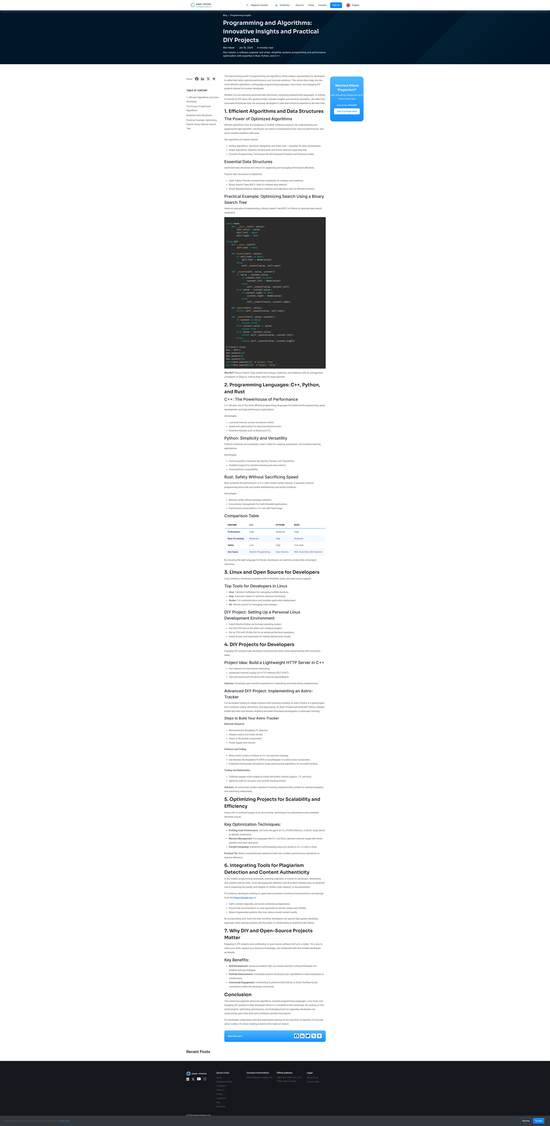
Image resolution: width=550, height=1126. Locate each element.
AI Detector (285, 5)
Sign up (336, 5)
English (355, 5)
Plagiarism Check (224, 1082)
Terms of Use (312, 1077)
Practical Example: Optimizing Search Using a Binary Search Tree (201, 124)
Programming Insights (240, 15)
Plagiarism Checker (259, 5)
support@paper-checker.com (259, 1077)
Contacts (322, 5)
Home (219, 1077)
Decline (526, 1121)
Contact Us (221, 1098)
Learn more (64, 1121)
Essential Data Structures (199, 115)
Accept (538, 1121)
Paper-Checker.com (243, 897)
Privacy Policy (313, 1082)
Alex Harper (229, 47)
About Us (299, 5)
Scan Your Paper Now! (347, 111)
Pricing (311, 5)
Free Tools (220, 1106)
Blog (225, 15)
